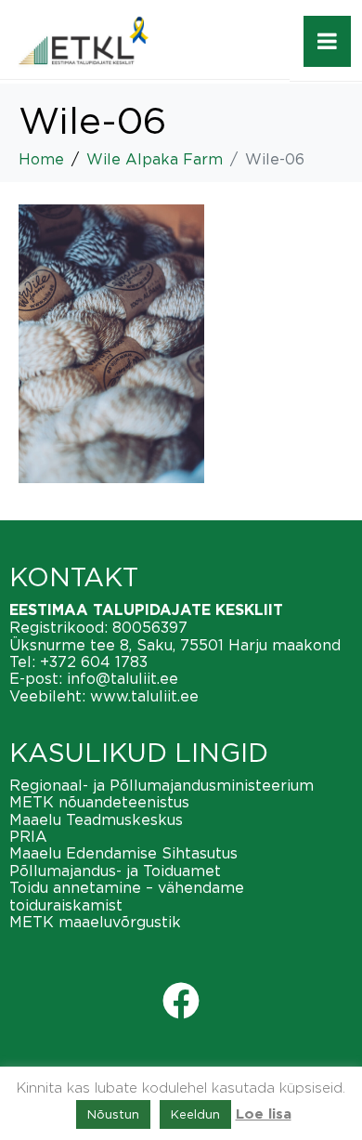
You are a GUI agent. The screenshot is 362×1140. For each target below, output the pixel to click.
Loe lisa (263, 1114)
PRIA (28, 836)
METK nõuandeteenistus (99, 801)
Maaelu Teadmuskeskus (96, 819)
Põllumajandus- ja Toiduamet (115, 870)
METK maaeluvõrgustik (95, 921)
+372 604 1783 (94, 661)
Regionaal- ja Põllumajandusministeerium (161, 785)
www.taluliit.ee (144, 696)
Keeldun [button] (195, 1113)
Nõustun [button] (113, 1113)
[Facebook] (181, 1000)
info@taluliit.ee (122, 678)
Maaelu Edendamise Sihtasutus (123, 853)
